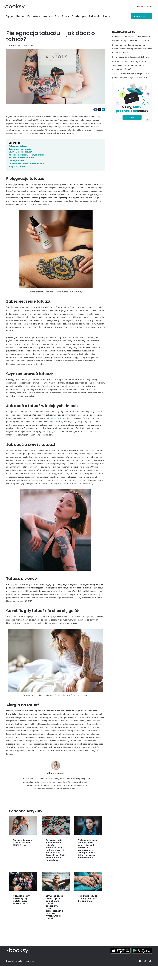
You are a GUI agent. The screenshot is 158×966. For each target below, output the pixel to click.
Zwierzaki (94, 16)
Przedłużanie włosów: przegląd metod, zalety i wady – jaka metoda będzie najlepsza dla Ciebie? (129, 65)
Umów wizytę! (141, 16)
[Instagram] (150, 961)
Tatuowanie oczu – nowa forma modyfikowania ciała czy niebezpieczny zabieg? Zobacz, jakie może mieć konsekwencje (87, 849)
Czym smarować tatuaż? (20, 152)
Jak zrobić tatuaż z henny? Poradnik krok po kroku (88, 898)
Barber (20, 16)
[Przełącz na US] (139, 6)
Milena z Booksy (55, 773)
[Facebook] (140, 961)
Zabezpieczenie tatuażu (20, 149)
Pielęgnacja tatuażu (18, 146)
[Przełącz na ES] (148, 6)
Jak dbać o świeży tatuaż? (21, 157)
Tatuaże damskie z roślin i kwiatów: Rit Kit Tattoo (22, 842)
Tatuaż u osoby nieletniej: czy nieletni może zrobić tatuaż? (21, 899)
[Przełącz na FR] (152, 6)
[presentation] (23, 825)
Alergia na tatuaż (17, 166)
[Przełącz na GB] (142, 6)
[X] (145, 961)
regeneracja (56, 418)
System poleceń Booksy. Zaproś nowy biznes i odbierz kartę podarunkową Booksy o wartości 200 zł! (132, 48)
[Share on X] (99, 109)
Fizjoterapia (79, 16)
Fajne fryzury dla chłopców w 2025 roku (130, 56)
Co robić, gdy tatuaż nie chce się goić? (27, 163)
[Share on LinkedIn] (103, 109)
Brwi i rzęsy (62, 16)
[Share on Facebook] (95, 109)
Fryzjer (10, 16)
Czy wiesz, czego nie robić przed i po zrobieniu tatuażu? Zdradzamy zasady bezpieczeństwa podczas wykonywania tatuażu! (54, 907)
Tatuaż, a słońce (16, 160)
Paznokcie (33, 16)
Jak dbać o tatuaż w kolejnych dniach (26, 155)
